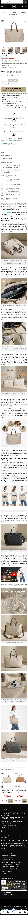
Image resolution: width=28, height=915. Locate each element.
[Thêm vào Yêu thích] (2, 800)
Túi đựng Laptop (8, 140)
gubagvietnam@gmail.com (9, 825)
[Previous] (3, 33)
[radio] (8, 72)
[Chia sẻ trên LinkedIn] (14, 144)
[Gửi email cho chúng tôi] (7, 895)
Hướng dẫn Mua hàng (8, 860)
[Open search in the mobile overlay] (14, 2)
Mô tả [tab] (2, 152)
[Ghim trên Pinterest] (12, 144)
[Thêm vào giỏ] (6, 800)
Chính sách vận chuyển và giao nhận (12, 862)
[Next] (24, 33)
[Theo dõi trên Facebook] (2, 895)
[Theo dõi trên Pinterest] (9, 895)
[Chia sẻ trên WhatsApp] (2, 144)
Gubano (4, 12)
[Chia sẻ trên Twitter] (7, 144)
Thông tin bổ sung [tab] (5, 155)
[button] (2, 6)
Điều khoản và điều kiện (9, 855)
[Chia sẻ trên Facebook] (4, 144)
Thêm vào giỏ (13, 80)
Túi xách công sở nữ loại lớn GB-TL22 (7, 791)
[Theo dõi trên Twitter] (4, 895)
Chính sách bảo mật (7, 857)
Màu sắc (3, 71)
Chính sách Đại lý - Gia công (10, 869)
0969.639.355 (16, 828)
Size (2, 75)
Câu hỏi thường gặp (7, 871)
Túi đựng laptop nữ (17, 140)
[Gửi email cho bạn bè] (9, 144)
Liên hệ (4, 873)
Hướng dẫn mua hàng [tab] (6, 158)
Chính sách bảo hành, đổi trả (10, 866)
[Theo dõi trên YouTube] (12, 895)
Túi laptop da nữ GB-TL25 (21, 791)
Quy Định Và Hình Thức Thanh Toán (12, 864)
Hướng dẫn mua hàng (14, 904)
